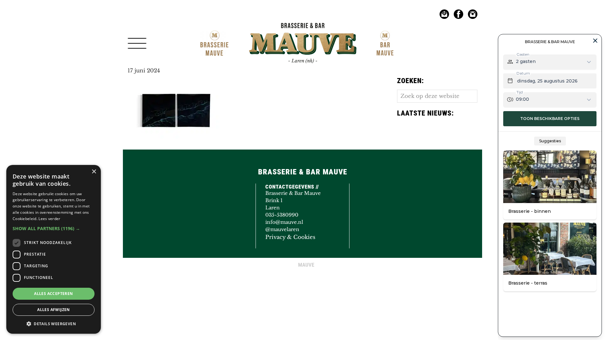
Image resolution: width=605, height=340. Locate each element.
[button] (54, 228)
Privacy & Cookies (290, 237)
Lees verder (49, 218)
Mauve (263, 30)
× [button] (93, 171)
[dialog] (53, 249)
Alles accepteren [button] (53, 293)
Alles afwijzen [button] (53, 309)
